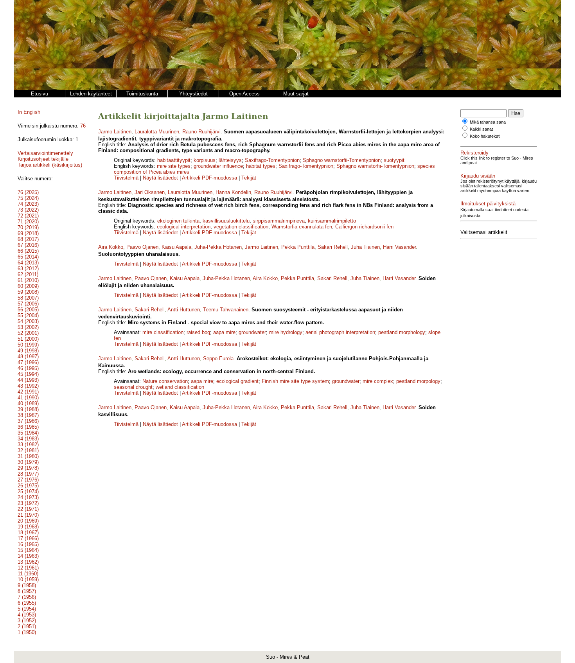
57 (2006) (28, 304)
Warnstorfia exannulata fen (301, 227)
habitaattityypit (173, 160)
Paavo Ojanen (142, 247)
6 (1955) (27, 603)
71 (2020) (28, 222)
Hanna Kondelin (233, 192)
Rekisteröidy (474, 153)
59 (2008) (28, 292)
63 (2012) (28, 268)
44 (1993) (28, 380)
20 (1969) (28, 521)
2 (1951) (27, 626)
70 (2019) (28, 227)
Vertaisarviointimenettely (45, 153)
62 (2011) (28, 274)
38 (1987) (28, 415)
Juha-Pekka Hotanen (218, 247)
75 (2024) (28, 198)
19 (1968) (28, 527)
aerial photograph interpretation (340, 332)
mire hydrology (285, 332)
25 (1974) (28, 491)
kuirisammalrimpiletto (332, 221)
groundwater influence (218, 166)
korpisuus (205, 160)
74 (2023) (28, 204)
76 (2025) (28, 192)
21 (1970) (28, 515)
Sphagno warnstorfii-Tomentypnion (342, 160)
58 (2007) (28, 298)
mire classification (162, 332)
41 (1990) (28, 398)
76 (83, 126)
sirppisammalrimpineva (279, 221)
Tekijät (248, 178)
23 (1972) (28, 503)
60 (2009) (28, 286)
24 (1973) (28, 497)
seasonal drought (133, 387)
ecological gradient (237, 381)
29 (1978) (28, 468)
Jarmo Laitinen (114, 132)
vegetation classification (241, 227)
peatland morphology (401, 332)
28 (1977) (28, 474)
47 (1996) (28, 362)
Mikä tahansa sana (488, 122)
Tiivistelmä (126, 178)
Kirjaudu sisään (477, 176)
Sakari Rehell (333, 247)
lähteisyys (230, 160)
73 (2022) (28, 210)
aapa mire (224, 332)
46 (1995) (28, 368)
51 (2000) (28, 339)
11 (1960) (28, 574)
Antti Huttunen (183, 310)
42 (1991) (28, 392)
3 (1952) (27, 620)
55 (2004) (28, 315)
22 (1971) (28, 509)
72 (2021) (28, 216)
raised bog (198, 332)
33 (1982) (28, 444)
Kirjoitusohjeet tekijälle (43, 159)
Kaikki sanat (481, 129)
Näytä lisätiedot (161, 178)
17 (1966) (28, 538)
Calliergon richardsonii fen (364, 227)
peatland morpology (418, 381)
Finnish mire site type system (295, 381)
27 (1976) (28, 480)
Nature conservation (165, 381)
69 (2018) (28, 233)
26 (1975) (28, 486)
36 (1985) (28, 427)
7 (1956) (27, 597)
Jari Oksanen (150, 192)
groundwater (252, 332)
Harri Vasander (399, 247)
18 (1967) (28, 532)
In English (29, 112)
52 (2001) (28, 333)
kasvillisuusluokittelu (226, 221)
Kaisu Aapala (176, 247)
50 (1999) (28, 345)
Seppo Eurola (218, 358)
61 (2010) (28, 280)
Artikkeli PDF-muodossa (209, 178)
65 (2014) (28, 257)
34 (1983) (28, 439)
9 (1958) (27, 585)
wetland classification (180, 387)
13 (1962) (28, 562)
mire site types (173, 166)
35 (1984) (28, 433)
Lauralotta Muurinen (157, 132)
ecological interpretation (183, 227)
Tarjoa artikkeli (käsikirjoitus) (50, 165)
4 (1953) (27, 615)
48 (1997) (28, 356)
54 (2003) (28, 321)
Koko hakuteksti (485, 136)
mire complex (378, 381)
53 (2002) (28, 327)
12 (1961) (28, 568)
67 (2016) (28, 245)
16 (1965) (28, 544)
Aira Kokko (110, 247)
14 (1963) (28, 556)
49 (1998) (28, 351)
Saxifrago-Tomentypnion (272, 160)
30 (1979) (28, 462)
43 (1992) (28, 386)
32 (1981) (28, 450)
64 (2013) (28, 263)
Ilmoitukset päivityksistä (488, 204)
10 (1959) (28, 579)
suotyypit (394, 160)
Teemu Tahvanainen (225, 310)
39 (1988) (28, 409)
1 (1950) (27, 632)
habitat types (260, 166)
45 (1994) (28, 374)
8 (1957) (27, 591)
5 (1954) (27, 609)
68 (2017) (28, 239)
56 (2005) (28, 310)
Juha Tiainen (365, 247)
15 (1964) (28, 550)
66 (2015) (28, 251)
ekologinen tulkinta (178, 221)
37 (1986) (28, 421)
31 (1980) (28, 456)
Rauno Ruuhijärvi (201, 132)
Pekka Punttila (297, 247)
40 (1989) (28, 403)
